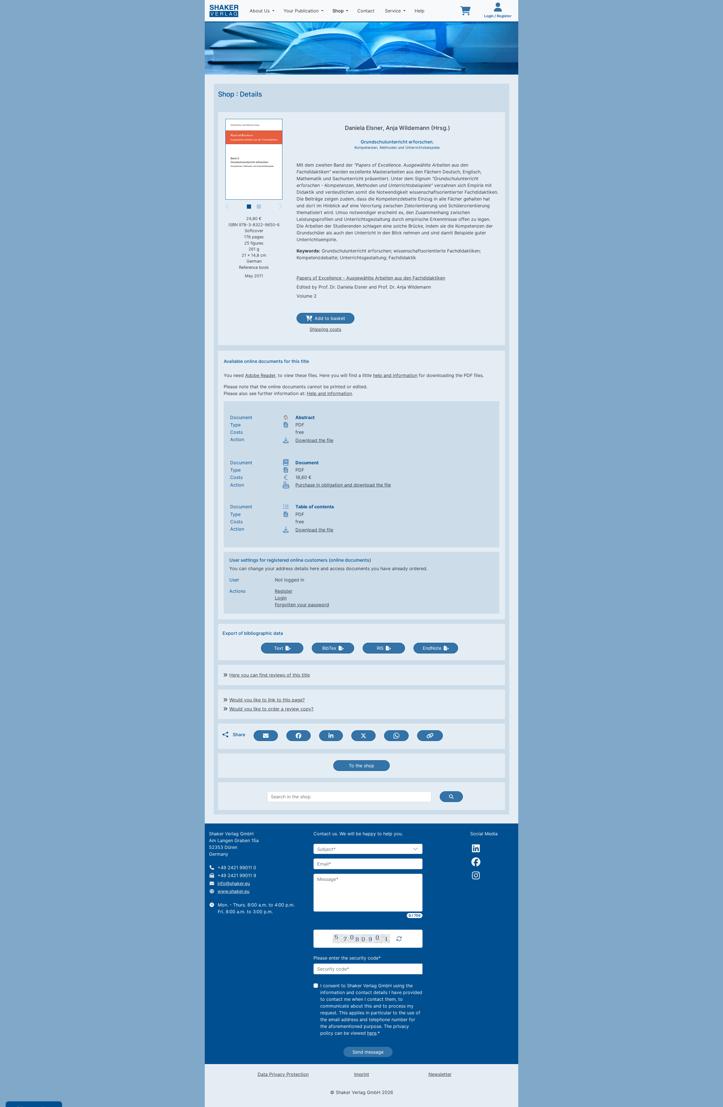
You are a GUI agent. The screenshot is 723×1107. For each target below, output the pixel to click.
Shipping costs (325, 329)
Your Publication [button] (302, 11)
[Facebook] (476, 862)
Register (283, 591)
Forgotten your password (302, 604)
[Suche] (451, 796)
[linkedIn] (476, 848)
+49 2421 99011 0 (236, 867)
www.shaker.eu (233, 891)
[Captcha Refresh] (399, 938)
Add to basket (330, 318)
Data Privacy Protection (283, 1074)
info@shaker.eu (233, 883)
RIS (380, 648)
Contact (366, 11)
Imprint (361, 1074)
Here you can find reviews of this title (269, 675)
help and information (395, 375)
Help (420, 11)
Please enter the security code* (347, 958)
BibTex (329, 648)
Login (281, 598)
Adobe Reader (260, 375)
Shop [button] (341, 11)
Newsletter (440, 1074)
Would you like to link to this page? (267, 700)
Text (278, 648)
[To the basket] (465, 10)
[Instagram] (476, 875)
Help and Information (329, 393)
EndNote (432, 648)
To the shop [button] (361, 765)
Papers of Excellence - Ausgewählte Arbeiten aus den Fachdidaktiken (371, 278)
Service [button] (393, 11)
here (371, 1033)
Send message (368, 1052)
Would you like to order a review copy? (271, 709)
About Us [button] (260, 11)
